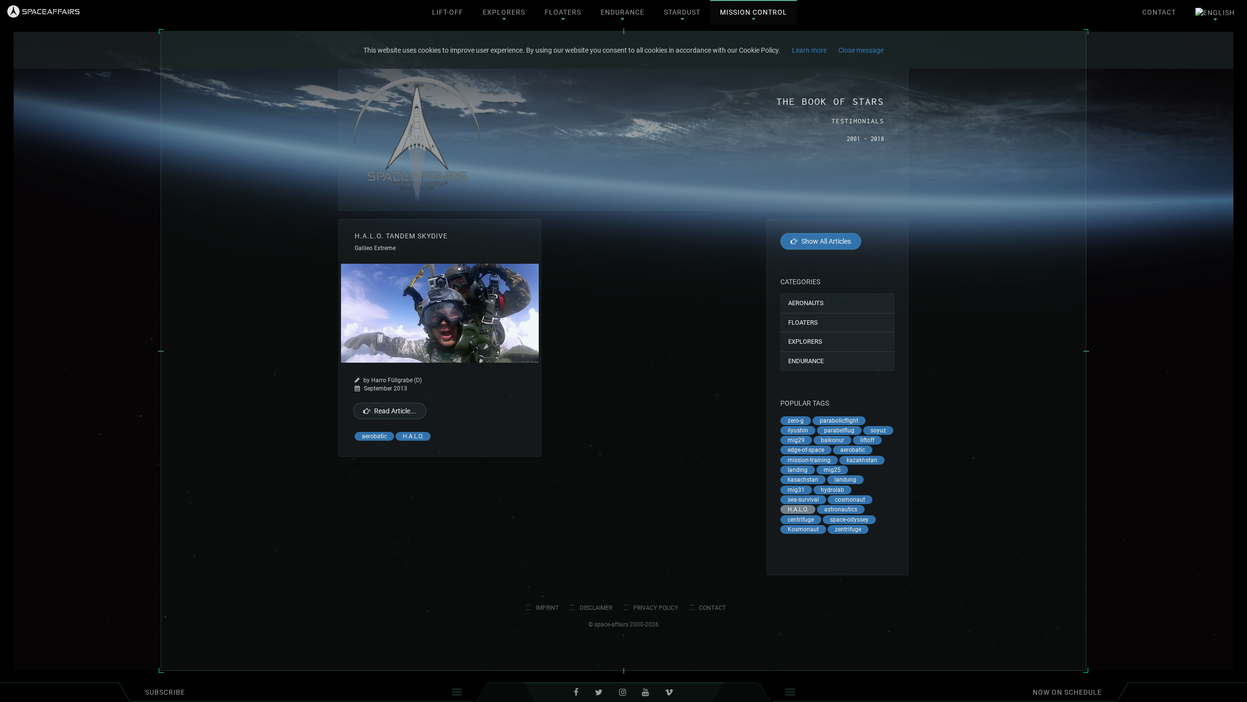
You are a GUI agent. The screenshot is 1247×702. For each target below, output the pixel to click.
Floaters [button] (563, 12)
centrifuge (801, 519)
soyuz (878, 430)
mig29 (796, 440)
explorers (805, 341)
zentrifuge (848, 529)
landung (845, 479)
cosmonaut (850, 499)
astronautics (840, 509)
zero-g (796, 420)
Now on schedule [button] (1067, 692)
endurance (806, 361)
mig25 (832, 470)
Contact (712, 607)
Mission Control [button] (753, 12)
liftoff (867, 440)
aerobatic (374, 436)
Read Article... (395, 411)
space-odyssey (849, 519)
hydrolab (832, 490)
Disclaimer (596, 607)
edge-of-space (806, 450)
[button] (1215, 12)
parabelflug (839, 430)
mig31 (796, 490)
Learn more (809, 50)
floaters (803, 322)
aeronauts (806, 303)
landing (798, 470)
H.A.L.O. (413, 436)
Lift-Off (447, 12)
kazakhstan (862, 460)
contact (1159, 12)
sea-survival (803, 499)
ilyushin (798, 430)
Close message (861, 50)
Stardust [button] (682, 12)
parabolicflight (839, 420)
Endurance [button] (622, 12)
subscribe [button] (165, 692)
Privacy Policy (655, 607)
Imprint (547, 607)
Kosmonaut (803, 529)
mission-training (809, 460)
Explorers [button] (504, 12)
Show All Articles (826, 241)
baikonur (832, 440)
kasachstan (803, 479)
